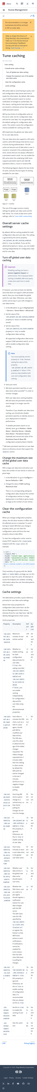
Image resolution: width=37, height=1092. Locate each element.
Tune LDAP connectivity (23, 216)
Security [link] (18, 1078)
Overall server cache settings (15, 68)
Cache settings (10, 86)
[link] (3, 3)
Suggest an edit (31, 16)
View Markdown (34, 16)
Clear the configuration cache (15, 82)
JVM (3, 1043)
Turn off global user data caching (17, 72)
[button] (27, 4)
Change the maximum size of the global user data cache (19, 77)
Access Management (18, 9)
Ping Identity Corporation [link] (25, 1067)
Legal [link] (5, 1078)
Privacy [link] (11, 1078)
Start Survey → (16, 48)
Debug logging (29, 1043)
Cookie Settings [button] (28, 1078)
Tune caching (8, 65)
